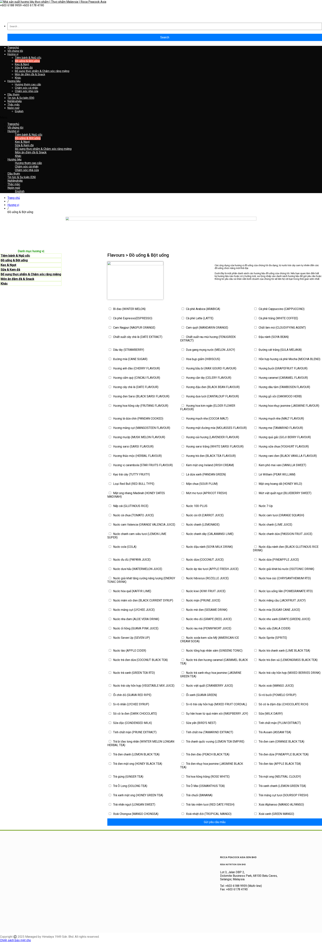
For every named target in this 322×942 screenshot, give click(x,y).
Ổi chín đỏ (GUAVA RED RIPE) (131, 695)
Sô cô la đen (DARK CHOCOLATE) (134, 713)
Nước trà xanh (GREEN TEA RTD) (133, 673)
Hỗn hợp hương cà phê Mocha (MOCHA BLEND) (289, 359)
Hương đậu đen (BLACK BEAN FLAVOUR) (212, 387)
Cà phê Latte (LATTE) (199, 318)
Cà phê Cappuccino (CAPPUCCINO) (281, 309)
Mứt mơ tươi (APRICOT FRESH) (206, 493)
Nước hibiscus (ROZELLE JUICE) (207, 578)
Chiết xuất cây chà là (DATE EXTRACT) (137, 337)
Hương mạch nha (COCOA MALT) (206, 418)
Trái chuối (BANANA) (198, 795)
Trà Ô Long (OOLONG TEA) (129, 786)
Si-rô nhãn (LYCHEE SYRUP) (130, 704)
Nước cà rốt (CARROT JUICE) (204, 515)
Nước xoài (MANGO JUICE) (276, 685)
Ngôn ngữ (13, 108)
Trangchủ (13, 47)
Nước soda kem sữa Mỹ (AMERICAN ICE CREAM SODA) (209, 639)
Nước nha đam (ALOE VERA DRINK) (135, 619)
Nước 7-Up (265, 506)
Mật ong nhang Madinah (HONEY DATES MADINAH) (136, 494)
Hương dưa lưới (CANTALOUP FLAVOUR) (212, 396)
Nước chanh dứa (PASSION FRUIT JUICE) (285, 534)
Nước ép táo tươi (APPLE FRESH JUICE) (212, 569)
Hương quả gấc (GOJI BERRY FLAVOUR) (284, 437)
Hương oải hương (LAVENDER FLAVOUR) (212, 437)
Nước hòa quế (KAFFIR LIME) (131, 591)
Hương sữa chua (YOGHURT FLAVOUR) (283, 446)
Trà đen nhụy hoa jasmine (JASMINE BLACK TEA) (211, 765)
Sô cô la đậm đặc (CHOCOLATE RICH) (283, 704)
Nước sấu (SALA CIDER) (274, 628)
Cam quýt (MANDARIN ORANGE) (206, 327)
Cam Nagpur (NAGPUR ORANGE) (133, 327)
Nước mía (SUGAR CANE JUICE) (279, 610)
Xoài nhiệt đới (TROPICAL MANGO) (208, 814)
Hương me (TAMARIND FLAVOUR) (280, 428)
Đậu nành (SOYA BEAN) (273, 337)
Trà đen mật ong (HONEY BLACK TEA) (137, 763)
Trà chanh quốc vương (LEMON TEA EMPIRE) (214, 741)
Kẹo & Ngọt (8, 265)
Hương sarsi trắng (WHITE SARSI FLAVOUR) (214, 446)
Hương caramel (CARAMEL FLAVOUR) (283, 377)
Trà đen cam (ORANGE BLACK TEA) (281, 741)
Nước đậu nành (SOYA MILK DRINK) (209, 547)
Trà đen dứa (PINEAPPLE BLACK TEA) (283, 754)
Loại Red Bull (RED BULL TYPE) (133, 484)
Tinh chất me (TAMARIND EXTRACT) (209, 732)
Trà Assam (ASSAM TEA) (274, 732)
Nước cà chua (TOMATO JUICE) (133, 515)
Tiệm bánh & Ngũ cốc (15, 255)
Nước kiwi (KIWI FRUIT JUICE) (205, 591)
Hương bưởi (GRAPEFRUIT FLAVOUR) (282, 368)
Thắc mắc (13, 104)
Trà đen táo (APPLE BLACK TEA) (279, 763)
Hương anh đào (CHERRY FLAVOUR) (136, 368)
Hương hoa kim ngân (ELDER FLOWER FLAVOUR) (207, 407)
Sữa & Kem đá (10, 269)
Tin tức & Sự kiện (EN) (20, 98)
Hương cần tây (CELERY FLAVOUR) (208, 377)
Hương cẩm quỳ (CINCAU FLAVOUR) (136, 377)
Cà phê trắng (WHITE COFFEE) (278, 318)
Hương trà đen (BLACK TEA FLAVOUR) (210, 456)
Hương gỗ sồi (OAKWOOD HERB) (280, 396)
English (19, 111)
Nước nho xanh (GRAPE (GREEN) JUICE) (284, 619)
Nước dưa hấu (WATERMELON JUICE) (137, 569)
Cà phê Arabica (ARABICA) (202, 309)
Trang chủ (13, 198)
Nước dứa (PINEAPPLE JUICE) (278, 559)
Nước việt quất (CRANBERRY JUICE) (209, 685)
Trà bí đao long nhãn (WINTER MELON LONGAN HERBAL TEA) (140, 743)
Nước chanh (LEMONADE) (202, 524)
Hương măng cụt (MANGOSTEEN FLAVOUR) (141, 428)
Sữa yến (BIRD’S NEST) (200, 723)
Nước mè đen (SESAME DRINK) (206, 610)
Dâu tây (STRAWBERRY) (128, 350)
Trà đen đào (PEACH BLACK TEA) (207, 754)
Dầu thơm (13, 94)
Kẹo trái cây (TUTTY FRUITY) (131, 474)
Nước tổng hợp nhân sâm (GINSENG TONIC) (213, 650)
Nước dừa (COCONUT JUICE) (204, 559)
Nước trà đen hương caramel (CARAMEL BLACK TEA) (214, 661)
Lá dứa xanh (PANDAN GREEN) (205, 474)
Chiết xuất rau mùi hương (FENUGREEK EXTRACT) (208, 338)
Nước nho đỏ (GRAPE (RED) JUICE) (208, 619)
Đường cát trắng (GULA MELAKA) (280, 350)
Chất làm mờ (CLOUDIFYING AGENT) (282, 327)
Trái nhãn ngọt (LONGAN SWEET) (133, 804)
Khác (4, 283)
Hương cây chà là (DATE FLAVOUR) (135, 387)
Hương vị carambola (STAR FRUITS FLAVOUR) (142, 465)
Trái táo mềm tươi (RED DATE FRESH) (209, 804)
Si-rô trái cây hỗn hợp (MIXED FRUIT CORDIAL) (216, 704)
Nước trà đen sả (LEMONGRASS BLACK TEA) (288, 660)
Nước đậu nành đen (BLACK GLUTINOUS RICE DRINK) (285, 548)
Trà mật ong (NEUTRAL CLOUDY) (279, 776)
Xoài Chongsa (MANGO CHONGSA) (135, 814)
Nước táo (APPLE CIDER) (129, 650)
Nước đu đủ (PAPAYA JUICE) (131, 559)
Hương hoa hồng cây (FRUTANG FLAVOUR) (140, 405)
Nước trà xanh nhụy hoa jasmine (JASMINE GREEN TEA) (210, 674)
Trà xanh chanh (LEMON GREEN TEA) (282, 786)
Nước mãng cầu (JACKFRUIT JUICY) (282, 600)
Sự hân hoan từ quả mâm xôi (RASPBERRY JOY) (216, 713)
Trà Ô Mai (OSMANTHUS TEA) (205, 786)
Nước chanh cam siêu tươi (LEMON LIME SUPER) (136, 535)
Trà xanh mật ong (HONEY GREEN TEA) (137, 795)
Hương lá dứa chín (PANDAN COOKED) (137, 418)
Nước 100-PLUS (196, 506)
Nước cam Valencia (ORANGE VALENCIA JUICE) (143, 524)
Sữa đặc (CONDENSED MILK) (132, 723)
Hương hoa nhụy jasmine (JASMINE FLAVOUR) (288, 405)
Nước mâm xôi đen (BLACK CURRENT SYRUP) (142, 600)
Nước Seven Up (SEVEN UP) (131, 637)
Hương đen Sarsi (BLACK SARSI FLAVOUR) (140, 396)
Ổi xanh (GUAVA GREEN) (201, 695)
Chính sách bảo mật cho (15, 940)
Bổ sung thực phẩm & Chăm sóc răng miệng (31, 274)
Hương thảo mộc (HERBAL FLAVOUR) (137, 456)
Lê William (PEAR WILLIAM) (276, 474)
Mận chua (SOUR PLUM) (201, 484)
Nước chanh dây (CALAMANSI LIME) (209, 534)
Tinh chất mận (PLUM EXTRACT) (279, 723)
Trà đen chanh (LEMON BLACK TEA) (136, 754)
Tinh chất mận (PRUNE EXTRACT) (134, 732)
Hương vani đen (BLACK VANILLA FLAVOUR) (287, 456)
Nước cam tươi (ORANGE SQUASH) (281, 515)
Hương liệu (13, 81)
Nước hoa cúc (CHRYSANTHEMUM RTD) (284, 578)
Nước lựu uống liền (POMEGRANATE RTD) (285, 591)
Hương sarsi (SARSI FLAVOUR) (133, 446)
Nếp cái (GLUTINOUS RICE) (130, 506)
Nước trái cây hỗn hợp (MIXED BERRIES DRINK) (289, 673)
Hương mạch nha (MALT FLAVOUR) (281, 418)
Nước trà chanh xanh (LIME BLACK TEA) (284, 650)
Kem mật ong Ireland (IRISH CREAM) (209, 465)
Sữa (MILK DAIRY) (270, 713)
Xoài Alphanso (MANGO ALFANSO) (281, 804)
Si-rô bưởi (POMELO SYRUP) (277, 695)
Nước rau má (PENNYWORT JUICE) (208, 628)
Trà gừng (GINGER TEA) (127, 776)
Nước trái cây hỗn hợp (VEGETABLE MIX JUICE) (143, 685)
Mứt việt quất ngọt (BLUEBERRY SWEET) (284, 493)
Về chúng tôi (15, 51)
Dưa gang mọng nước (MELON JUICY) (210, 350)
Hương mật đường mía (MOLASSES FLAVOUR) (216, 428)
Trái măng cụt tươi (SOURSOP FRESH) (283, 795)
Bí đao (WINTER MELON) (129, 309)
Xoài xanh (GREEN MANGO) (276, 814)
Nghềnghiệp (14, 101)
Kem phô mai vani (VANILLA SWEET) (282, 465)
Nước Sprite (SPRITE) (272, 637)
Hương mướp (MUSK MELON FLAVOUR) (138, 437)
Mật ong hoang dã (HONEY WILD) (280, 484)
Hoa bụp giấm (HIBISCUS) (202, 359)
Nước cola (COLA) (124, 547)
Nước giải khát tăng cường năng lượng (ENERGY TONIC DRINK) (141, 580)
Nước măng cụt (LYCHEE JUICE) (133, 610)
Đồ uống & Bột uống (14, 260)
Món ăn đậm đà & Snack (17, 279)
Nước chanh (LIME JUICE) (275, 524)
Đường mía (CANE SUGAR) (129, 359)
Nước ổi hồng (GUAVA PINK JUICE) (135, 628)
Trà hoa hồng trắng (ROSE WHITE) (207, 776)
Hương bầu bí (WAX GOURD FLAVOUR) (210, 368)
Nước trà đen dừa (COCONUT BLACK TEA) (140, 660)
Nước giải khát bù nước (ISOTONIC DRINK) (286, 569)
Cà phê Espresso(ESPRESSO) (132, 318)
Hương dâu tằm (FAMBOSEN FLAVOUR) (284, 387)
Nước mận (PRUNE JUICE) (202, 600)
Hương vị (12, 54)
